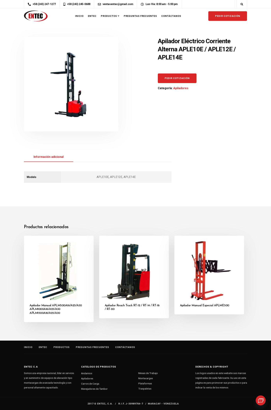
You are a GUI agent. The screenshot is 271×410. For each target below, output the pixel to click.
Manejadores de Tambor (94, 388)
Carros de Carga (90, 383)
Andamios (86, 373)
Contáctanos (171, 16)
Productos (109, 16)
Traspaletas (144, 388)
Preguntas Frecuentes (140, 16)
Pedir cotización (227, 16)
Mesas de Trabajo (148, 373)
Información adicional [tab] (49, 157)
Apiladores (180, 88)
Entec (92, 16)
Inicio (79, 16)
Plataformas (145, 383)
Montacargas (145, 378)
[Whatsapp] (261, 400)
